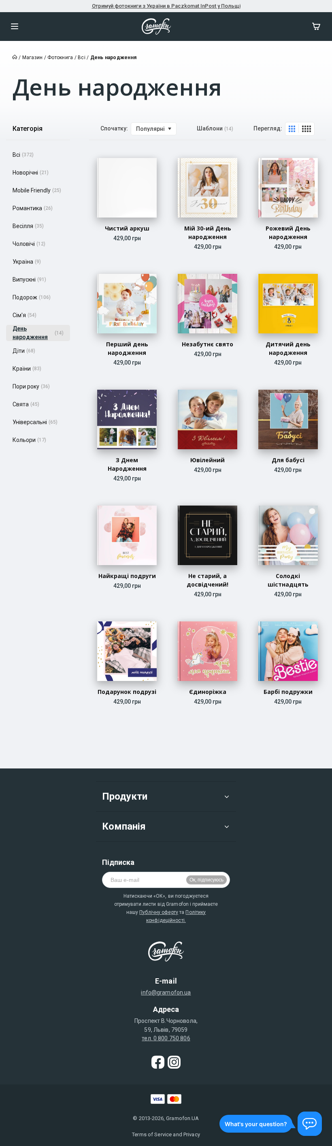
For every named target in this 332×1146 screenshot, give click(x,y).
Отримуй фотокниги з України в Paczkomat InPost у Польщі (166, 6)
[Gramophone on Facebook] (157, 1062)
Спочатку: (114, 128)
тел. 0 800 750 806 (166, 1038)
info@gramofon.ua (166, 992)
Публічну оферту (158, 912)
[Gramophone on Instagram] (174, 1062)
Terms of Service (152, 1134)
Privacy (191, 1134)
